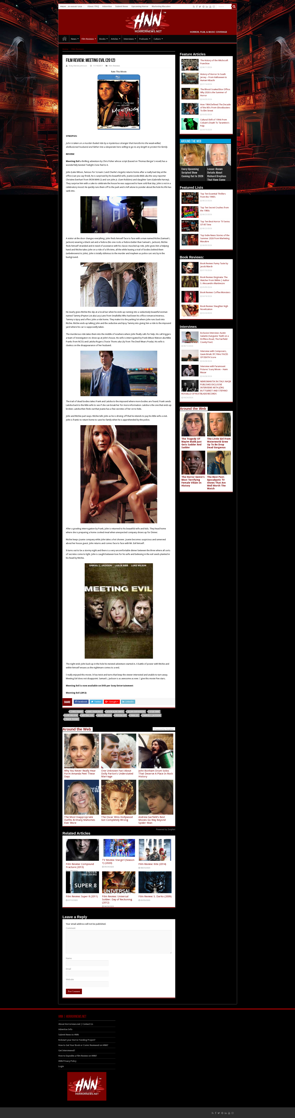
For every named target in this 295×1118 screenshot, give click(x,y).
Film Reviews (88, 39)
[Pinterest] (203, 7)
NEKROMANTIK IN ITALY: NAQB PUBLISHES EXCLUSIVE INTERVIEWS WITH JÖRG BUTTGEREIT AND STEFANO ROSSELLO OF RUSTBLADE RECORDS (206, 387)
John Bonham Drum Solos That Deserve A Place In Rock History (155, 773)
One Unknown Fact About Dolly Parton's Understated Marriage (117, 773)
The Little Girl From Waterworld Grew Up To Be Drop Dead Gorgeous (219, 443)
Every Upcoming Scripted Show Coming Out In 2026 (192, 172)
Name (69, 958)
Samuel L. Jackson (151, 715)
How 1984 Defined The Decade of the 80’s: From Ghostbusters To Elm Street (215, 107)
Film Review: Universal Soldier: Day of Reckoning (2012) (117, 899)
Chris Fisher (76, 712)
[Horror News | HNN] (148, 21)
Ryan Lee (134, 715)
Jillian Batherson (136, 712)
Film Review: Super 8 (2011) (82, 896)
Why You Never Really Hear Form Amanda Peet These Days (80, 773)
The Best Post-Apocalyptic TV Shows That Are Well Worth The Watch (216, 483)
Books (102, 39)
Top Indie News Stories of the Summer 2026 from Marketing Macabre (215, 238)
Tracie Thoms (71, 719)
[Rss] (194, 7)
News (73, 39)
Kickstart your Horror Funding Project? (76, 1040)
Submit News (121, 6)
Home (65, 49)
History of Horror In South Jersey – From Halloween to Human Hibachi (213, 77)
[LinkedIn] (207, 7)
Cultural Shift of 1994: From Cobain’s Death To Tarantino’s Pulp (214, 122)
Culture (157, 39)
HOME (64, 38)
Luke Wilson (71, 715)
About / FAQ (93, 6)
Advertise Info (65, 1029)
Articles (114, 39)
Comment (70, 928)
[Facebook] (197, 7)
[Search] (234, 6)
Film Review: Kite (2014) (152, 864)
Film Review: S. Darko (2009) (155, 896)
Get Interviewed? (66, 1050)
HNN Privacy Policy (67, 1061)
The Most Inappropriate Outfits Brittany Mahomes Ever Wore (79, 820)
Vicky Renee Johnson (78, 66)
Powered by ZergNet (165, 829)
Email (68, 969)
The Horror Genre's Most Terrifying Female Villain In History (193, 481)
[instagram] (213, 7)
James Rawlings (94, 712)
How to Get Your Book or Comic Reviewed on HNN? (83, 1045)
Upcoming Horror (139, 6)
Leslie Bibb (154, 712)
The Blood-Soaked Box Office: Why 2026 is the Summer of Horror (215, 92)
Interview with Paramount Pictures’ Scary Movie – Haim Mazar (214, 369)
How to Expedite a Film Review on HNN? (77, 1055)
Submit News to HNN (68, 1034)
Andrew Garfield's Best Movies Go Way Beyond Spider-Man (152, 820)
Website (70, 979)
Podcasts (143, 39)
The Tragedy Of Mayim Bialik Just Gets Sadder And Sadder (191, 443)
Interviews (129, 39)
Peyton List (121, 715)
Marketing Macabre (161, 6)
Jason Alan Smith (115, 712)
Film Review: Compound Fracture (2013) (80, 866)
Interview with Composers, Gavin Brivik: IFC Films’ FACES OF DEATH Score (214, 354)
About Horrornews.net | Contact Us (75, 1024)
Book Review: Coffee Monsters (215, 292)
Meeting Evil (87, 715)
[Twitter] (200, 7)
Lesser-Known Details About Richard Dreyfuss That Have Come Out (216, 176)
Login (61, 1066)
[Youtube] (210, 7)
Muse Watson (104, 715)
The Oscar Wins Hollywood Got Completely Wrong (117, 818)
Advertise (107, 6)
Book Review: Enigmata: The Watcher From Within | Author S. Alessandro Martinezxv (214, 280)
